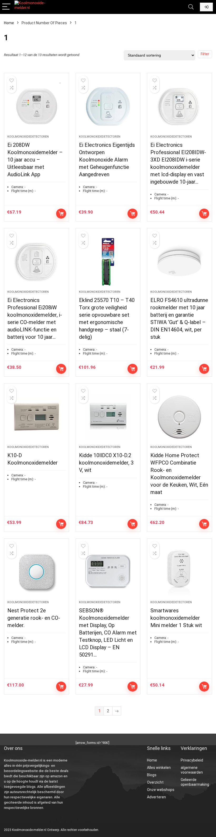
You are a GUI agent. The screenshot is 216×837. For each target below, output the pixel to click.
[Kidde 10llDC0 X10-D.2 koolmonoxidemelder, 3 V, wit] (108, 417)
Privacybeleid (192, 760)
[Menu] (6, 7)
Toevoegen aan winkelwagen (61, 214)
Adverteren (156, 797)
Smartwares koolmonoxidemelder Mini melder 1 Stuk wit (176, 617)
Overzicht (155, 782)
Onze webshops (160, 790)
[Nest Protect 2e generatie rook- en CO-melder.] (36, 572)
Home (9, 23)
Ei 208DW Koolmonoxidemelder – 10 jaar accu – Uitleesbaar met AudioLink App (35, 160)
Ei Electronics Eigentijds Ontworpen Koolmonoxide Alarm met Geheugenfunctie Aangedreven (107, 160)
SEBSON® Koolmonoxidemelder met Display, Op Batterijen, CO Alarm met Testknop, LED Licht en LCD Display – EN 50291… (108, 632)
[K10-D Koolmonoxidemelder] (36, 417)
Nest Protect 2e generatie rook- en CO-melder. (33, 617)
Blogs (151, 775)
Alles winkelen (159, 767)
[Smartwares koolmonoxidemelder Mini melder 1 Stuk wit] (179, 572)
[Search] (191, 7)
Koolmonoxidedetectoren (28, 136)
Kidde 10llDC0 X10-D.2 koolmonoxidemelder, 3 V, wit (106, 462)
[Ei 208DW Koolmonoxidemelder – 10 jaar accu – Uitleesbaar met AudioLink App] (36, 106)
